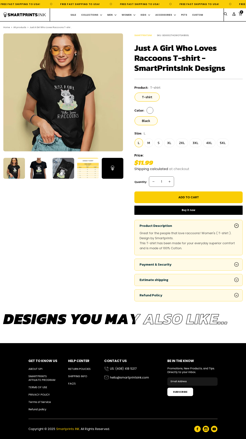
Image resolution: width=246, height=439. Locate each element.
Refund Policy (151, 295)
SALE (73, 15)
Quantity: (140, 182)
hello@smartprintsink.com (129, 377)
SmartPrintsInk (143, 35)
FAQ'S (72, 384)
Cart (241, 13)
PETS (184, 15)
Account (234, 14)
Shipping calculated (151, 169)
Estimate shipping (154, 279)
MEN (110, 15)
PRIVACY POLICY (39, 395)
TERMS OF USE (37, 387)
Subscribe (180, 392)
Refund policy (37, 409)
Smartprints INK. (68, 429)
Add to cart (188, 197)
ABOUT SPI (35, 369)
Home (6, 27)
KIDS (143, 15)
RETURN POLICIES (79, 369)
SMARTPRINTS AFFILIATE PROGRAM (41, 378)
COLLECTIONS (89, 15)
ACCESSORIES (163, 15)
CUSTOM (197, 15)
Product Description (156, 225)
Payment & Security (156, 264)
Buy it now (188, 210)
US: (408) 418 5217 (123, 369)
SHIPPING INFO (77, 376)
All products (19, 27)
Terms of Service (39, 402)
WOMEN (127, 15)
